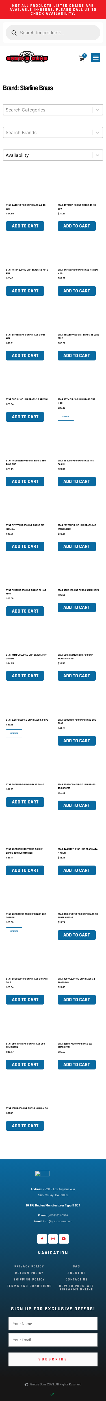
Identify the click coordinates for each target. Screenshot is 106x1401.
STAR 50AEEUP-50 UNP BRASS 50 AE (25, 784)
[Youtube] (64, 1239)
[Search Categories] (53, 112)
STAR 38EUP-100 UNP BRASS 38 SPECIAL (27, 399)
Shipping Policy (29, 1279)
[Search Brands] (53, 135)
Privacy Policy (29, 1266)
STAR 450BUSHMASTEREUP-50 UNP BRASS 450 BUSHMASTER (24, 851)
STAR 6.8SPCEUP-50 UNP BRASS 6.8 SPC (27, 719)
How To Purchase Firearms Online (76, 1288)
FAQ (76, 1266)
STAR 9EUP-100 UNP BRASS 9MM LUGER (78, 590)
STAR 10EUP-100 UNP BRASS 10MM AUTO (27, 1108)
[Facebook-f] (42, 1239)
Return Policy (29, 1273)
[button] (95, 57)
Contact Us (77, 1279)
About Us (77, 1273)
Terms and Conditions (29, 1286)
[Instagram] (53, 1239)
